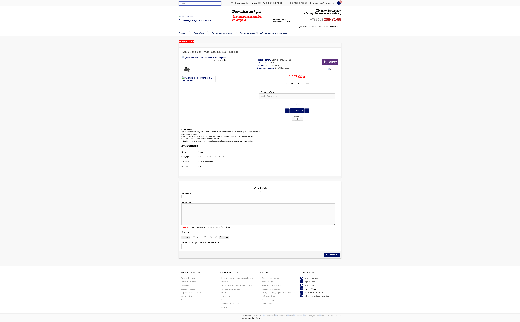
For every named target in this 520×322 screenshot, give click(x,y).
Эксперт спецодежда (281, 59)
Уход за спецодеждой (230, 289)
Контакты (323, 27)
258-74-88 (325, 19)
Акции (183, 300)
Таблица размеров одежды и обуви (236, 285)
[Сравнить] (307, 110)
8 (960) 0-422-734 (300, 3)
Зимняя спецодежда (270, 278)
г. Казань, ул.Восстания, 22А (317, 296)
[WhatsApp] (286, 3)
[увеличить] (204, 57)
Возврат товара (188, 289)
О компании (335, 27)
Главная (182, 33)
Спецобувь (199, 33)
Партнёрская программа (191, 292)
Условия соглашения (230, 303)
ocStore (259, 315)
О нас (223, 292)
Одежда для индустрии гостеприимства (279, 292)
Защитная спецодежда (272, 285)
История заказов (188, 281)
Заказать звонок (186, 41)
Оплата (312, 27)
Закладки (185, 285)
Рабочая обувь (268, 296)
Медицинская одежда (271, 289)
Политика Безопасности (231, 300)
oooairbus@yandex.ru (323, 3)
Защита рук (267, 303)
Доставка (302, 27)
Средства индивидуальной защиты (277, 300)
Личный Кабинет (188, 278)
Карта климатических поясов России (237, 278)
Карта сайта (186, 296)
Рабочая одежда (269, 281)
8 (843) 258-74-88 (274, 3)
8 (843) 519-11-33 (311, 285)
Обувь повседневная (222, 33)
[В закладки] (287, 110)
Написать (284, 68)
